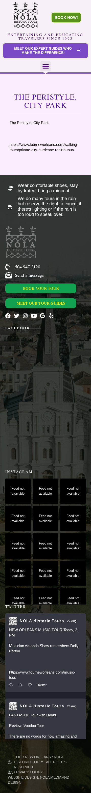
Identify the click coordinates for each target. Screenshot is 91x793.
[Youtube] (33, 316)
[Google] (42, 316)
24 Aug (72, 706)
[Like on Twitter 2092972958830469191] (31, 685)
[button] (45, 66)
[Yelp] (51, 316)
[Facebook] (8, 316)
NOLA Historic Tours (42, 621)
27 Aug (72, 621)
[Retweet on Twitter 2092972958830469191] (22, 685)
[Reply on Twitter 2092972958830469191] (12, 685)
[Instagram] (25, 316)
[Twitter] (16, 316)
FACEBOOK (17, 327)
